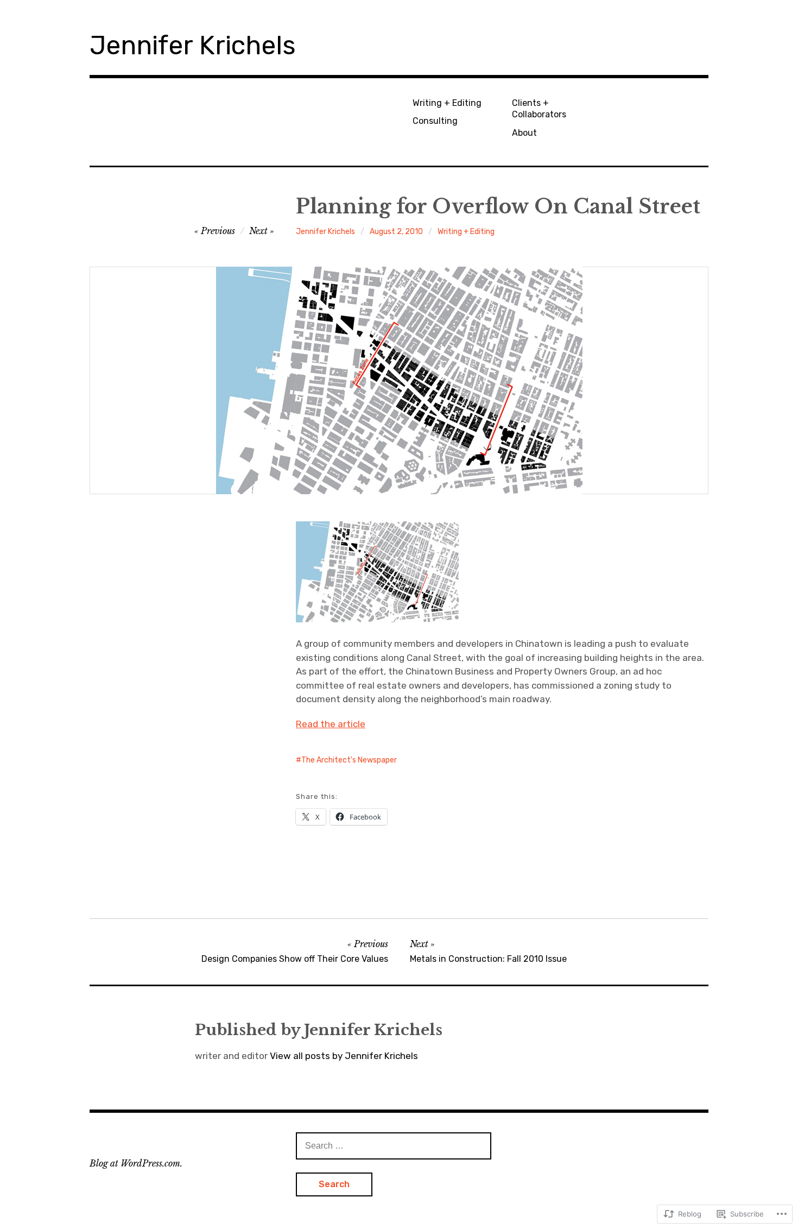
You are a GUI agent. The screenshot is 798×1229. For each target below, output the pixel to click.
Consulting (435, 121)
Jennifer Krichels (193, 45)
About (524, 133)
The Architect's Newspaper (349, 760)
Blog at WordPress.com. (136, 1163)
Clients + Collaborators (539, 108)
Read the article (330, 724)
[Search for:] (393, 1145)
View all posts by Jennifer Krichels (344, 1055)
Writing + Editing (447, 103)
